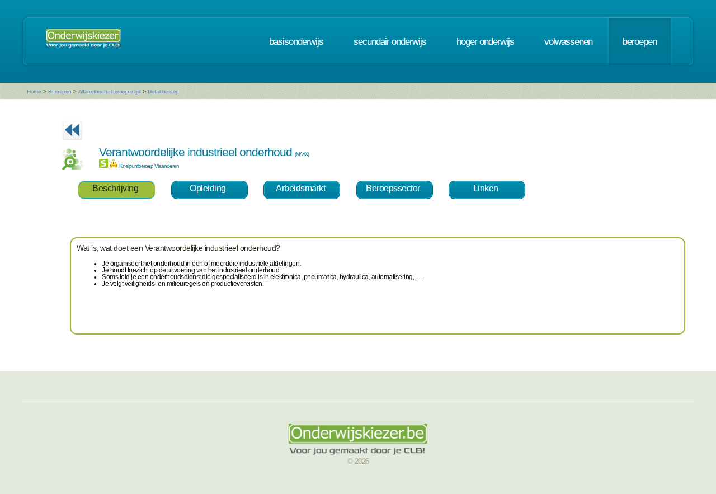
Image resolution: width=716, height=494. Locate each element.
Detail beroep (163, 91)
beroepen (640, 41)
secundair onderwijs (390, 41)
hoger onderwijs (485, 41)
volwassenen (568, 41)
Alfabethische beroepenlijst (109, 91)
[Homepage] (83, 41)
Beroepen (60, 91)
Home (34, 91)
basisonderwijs (296, 41)
